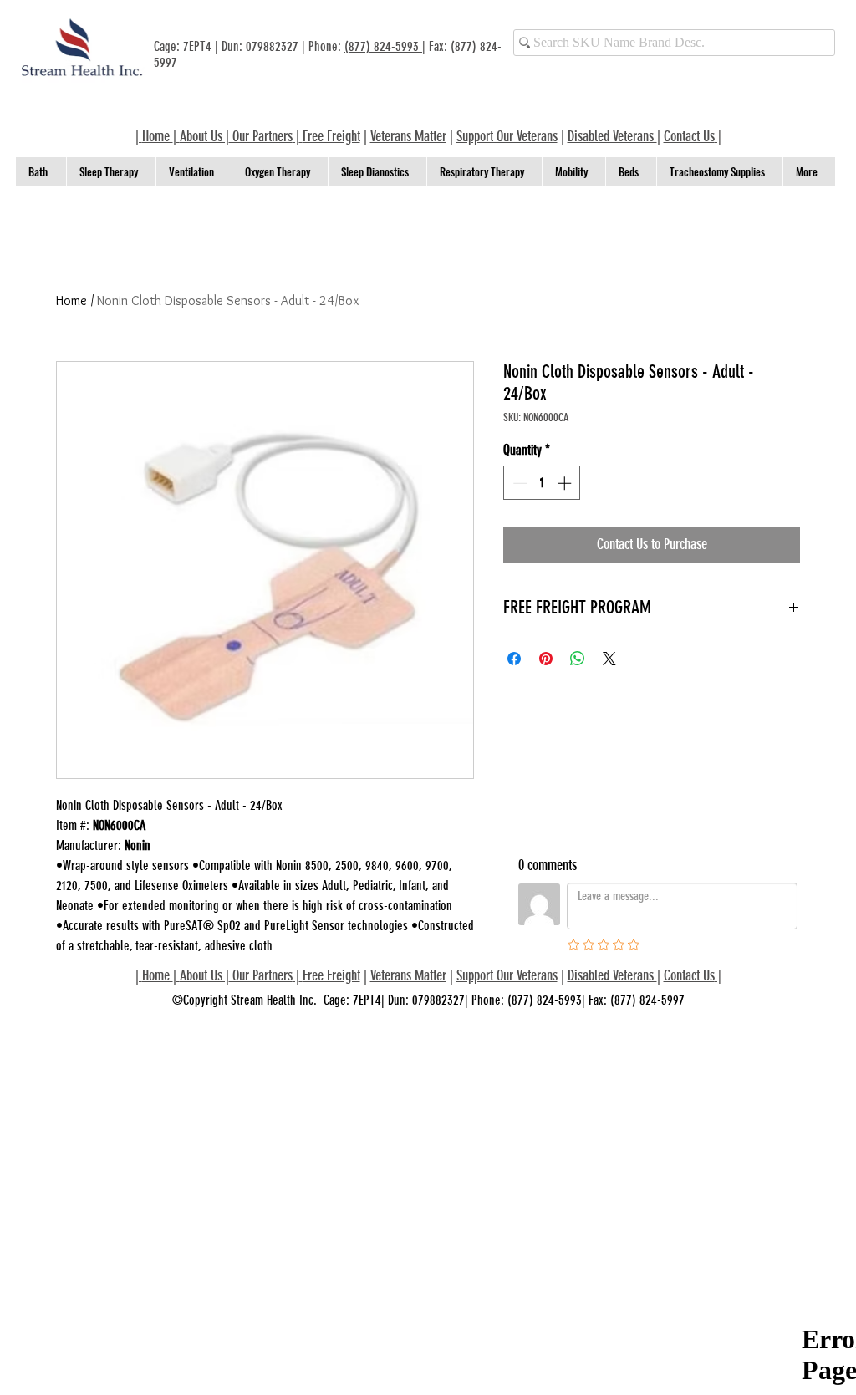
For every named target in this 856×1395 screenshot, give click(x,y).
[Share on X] (609, 659)
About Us (201, 136)
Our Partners (262, 136)
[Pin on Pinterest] (546, 659)
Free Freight (331, 975)
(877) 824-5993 (383, 46)
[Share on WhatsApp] (578, 659)
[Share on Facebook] (514, 659)
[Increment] (565, 483)
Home (71, 300)
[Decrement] (518, 483)
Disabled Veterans (612, 136)
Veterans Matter (408, 136)
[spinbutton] (542, 483)
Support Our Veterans (507, 136)
